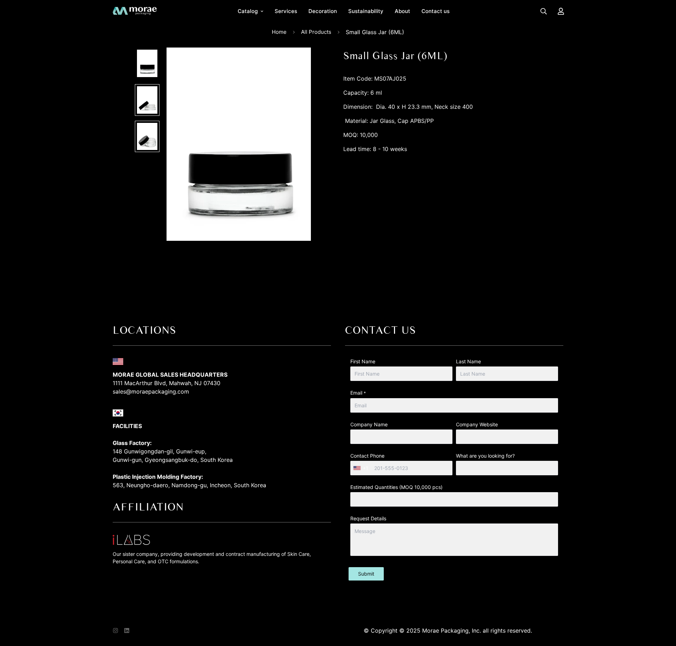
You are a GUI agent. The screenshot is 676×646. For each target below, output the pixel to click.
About (402, 11)
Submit (366, 574)
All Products (316, 32)
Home (279, 32)
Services (286, 11)
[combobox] (362, 468)
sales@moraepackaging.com (151, 391)
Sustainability (365, 11)
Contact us (435, 11)
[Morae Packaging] (135, 11)
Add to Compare (453, 201)
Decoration (322, 11)
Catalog (248, 11)
